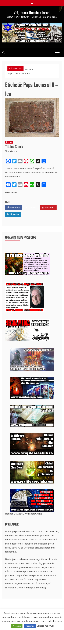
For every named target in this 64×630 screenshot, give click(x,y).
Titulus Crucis (14, 146)
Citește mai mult (11, 192)
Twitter (32, 207)
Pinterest (49, 207)
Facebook (14, 207)
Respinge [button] (30, 626)
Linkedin (14, 214)
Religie (9, 142)
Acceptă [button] (17, 626)
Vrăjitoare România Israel (32, 12)
